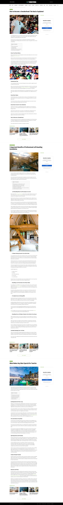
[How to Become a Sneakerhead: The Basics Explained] (24, 24)
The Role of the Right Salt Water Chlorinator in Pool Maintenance (23, 350)
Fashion (26, 5)
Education (50, 5)
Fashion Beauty (48, 503)
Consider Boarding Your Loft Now (17, 188)
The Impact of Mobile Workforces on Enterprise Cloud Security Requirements (24, 134)
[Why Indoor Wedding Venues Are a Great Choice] (14, 130)
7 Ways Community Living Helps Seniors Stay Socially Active (33, 134)
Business (16, 5)
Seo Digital (52, 503)
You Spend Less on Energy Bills (17, 186)
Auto (12, 5)
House (33, 5)
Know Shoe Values (14, 48)
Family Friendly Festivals (15, 397)
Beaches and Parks (14, 398)
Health (30, 5)
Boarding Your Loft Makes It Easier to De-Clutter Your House (21, 187)
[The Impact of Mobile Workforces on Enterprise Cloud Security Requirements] (24, 130)
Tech (47, 5)
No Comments (22, 13)
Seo (44, 5)
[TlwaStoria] (31, 2)
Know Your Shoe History (15, 46)
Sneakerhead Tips (14, 47)
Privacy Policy (46, 30)
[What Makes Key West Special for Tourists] (24, 376)
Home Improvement (44, 503)
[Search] (57, 5)
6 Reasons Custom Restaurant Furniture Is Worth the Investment (33, 350)
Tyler (10, 13)
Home (37, 503)
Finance (55, 5)
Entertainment (21, 5)
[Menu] (10, 5)
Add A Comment (24, 139)
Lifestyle (37, 5)
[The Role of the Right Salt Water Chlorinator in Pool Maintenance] (24, 346)
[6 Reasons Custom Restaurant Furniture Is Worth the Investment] (33, 346)
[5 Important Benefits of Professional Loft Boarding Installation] (24, 161)
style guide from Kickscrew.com (25, 87)
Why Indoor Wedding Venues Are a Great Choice (14, 134)
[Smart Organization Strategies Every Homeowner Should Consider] (14, 346)
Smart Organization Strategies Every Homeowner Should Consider (14, 350)
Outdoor (41, 5)
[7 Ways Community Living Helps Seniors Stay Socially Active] (33, 130)
